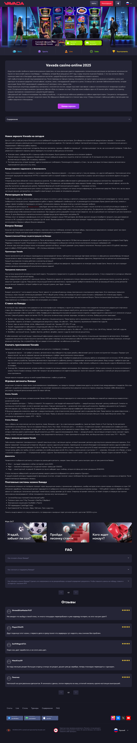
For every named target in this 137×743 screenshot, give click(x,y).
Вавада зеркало (69, 106)
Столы (25, 708)
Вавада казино (33, 207)
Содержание (47, 708)
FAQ (58, 708)
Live (17, 708)
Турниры (35, 708)
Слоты (9, 708)
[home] (14, 3)
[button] (134, 27)
